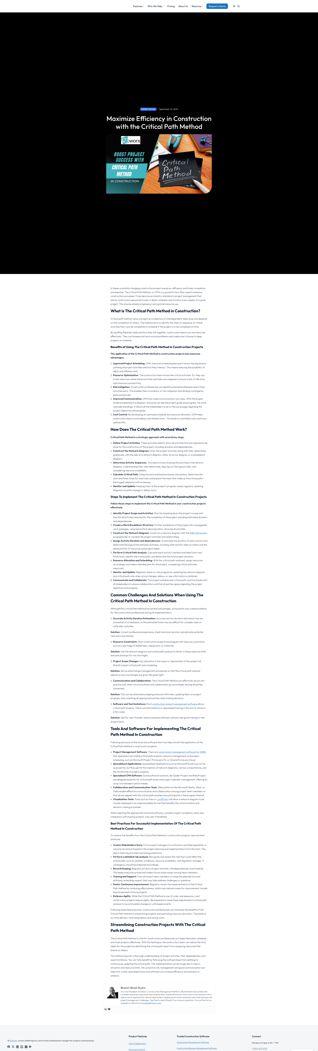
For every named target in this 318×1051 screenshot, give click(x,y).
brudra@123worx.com (151, 1003)
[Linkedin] (105, 1009)
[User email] (109, 1009)
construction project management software (174, 703)
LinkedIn (124, 1003)
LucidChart (162, 799)
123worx (13, 1040)
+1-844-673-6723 (259, 1048)
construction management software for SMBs (182, 751)
